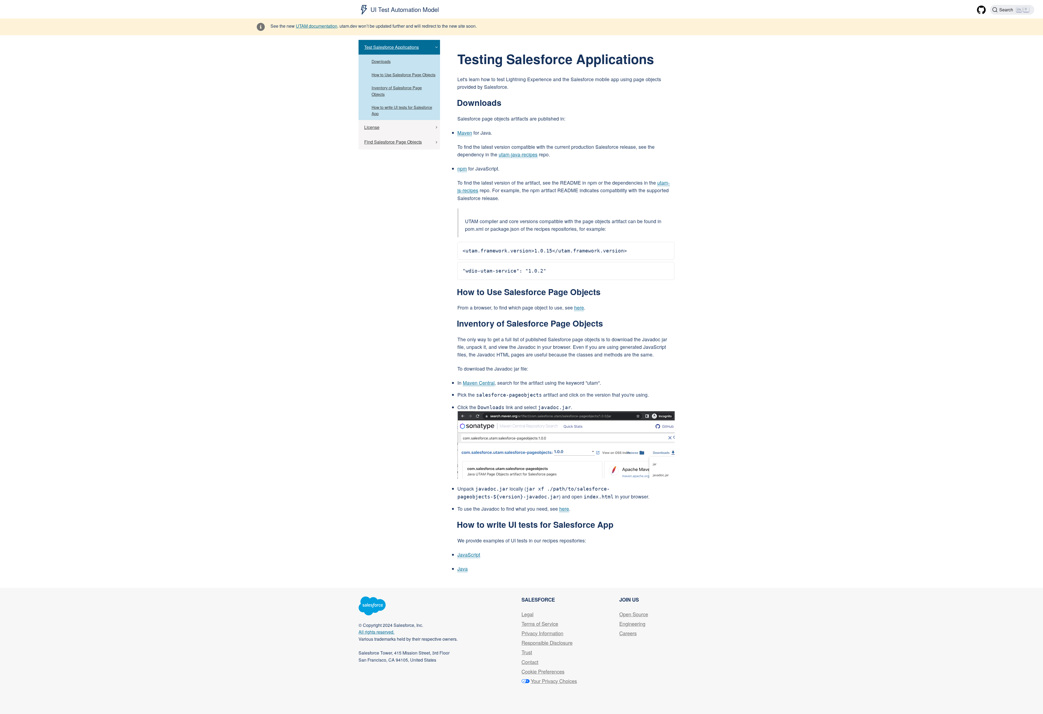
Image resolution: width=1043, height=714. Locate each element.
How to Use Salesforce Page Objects (403, 74)
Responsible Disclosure (547, 642)
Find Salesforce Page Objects (393, 142)
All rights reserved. (376, 632)
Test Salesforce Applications (391, 47)
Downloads (381, 61)
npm (462, 168)
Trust (527, 652)
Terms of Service (540, 623)
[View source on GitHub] (981, 7)
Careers (628, 633)
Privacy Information (542, 633)
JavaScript (468, 554)
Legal (527, 614)
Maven (464, 132)
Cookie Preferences (543, 671)
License (371, 127)
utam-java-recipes (518, 154)
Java (462, 568)
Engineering (632, 623)
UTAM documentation (316, 26)
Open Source (633, 614)
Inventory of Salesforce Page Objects (397, 91)
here (579, 307)
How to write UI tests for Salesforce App (402, 110)
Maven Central (479, 382)
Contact (530, 661)
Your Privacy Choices (554, 680)
